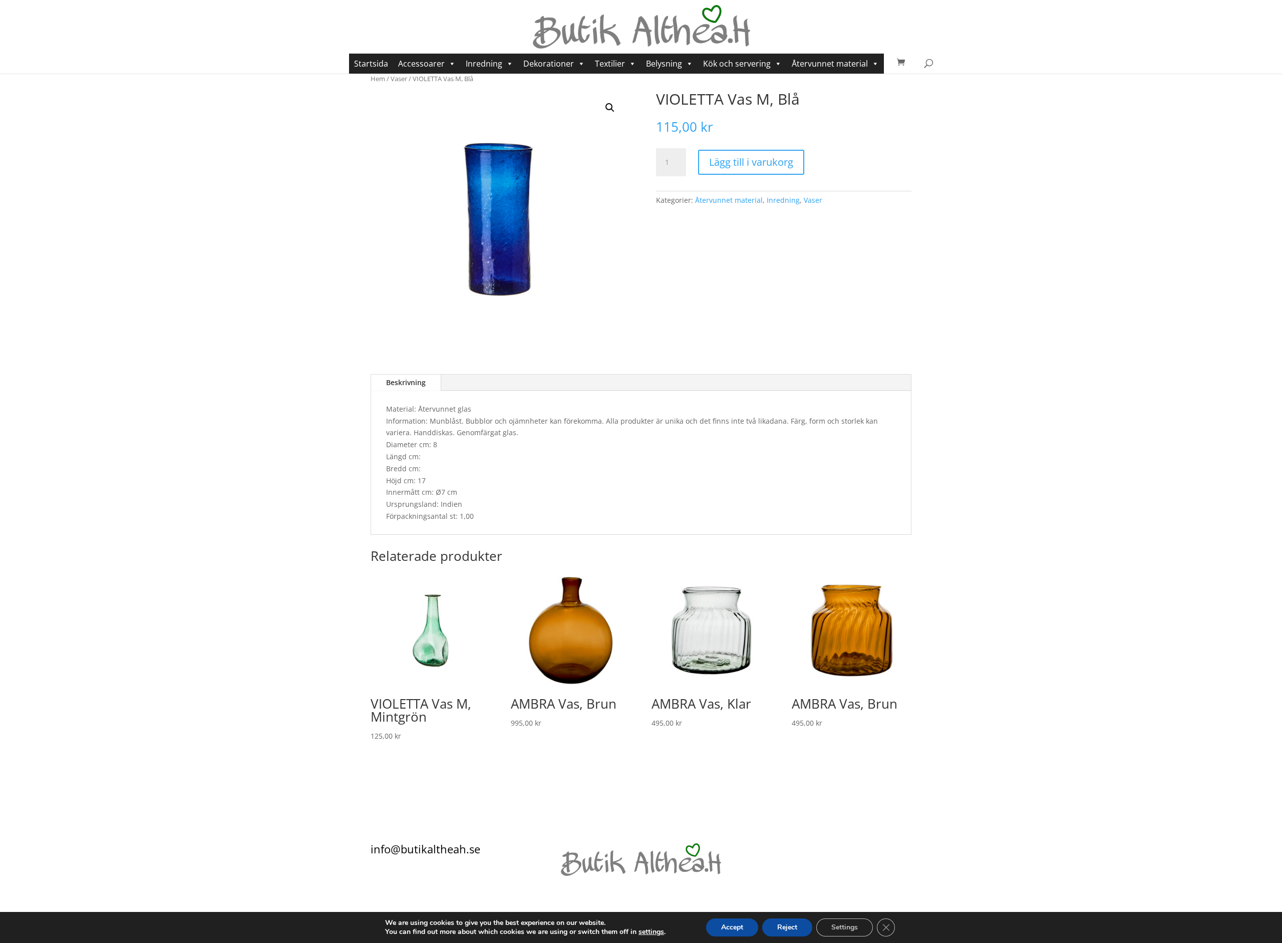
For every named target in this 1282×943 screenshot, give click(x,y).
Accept (732, 927)
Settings (844, 927)
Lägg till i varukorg (751, 162)
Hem (378, 78)
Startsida (371, 63)
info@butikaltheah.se (425, 848)
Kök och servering (737, 63)
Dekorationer (548, 63)
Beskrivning (406, 382)
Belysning (664, 63)
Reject (787, 927)
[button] (610, 108)
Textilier (610, 63)
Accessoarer (421, 63)
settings (651, 931)
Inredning (484, 63)
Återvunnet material (830, 63)
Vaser (399, 78)
